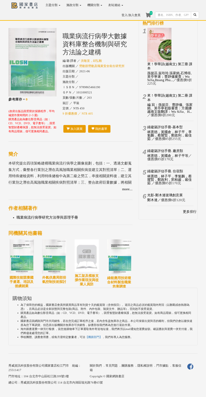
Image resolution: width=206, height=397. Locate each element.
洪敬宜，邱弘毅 (91, 60)
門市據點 (162, 365)
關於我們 (96, 365)
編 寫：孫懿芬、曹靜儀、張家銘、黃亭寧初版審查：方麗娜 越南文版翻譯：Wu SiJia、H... (170, 108)
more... (127, 189)
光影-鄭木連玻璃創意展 (165, 195)
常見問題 (112, 365)
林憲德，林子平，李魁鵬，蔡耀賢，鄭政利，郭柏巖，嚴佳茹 (169, 179)
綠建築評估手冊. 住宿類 (165, 171)
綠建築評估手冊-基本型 (165, 127)
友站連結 (114, 5)
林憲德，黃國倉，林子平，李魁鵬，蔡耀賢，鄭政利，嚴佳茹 (169, 135)
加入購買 (76, 128)
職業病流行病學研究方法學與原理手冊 (47, 217)
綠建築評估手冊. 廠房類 (165, 151)
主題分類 (51, 5)
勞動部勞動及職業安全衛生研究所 (102, 66)
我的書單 (100, 128)
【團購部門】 (93, 337)
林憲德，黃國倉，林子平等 (167, 156)
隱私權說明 (144, 365)
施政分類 (72, 5)
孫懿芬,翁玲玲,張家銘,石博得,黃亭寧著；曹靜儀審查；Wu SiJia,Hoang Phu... (169, 76)
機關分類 (93, 5)
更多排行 (190, 212)
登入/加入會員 (131, 15)
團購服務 (128, 365)
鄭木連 (152, 200)
